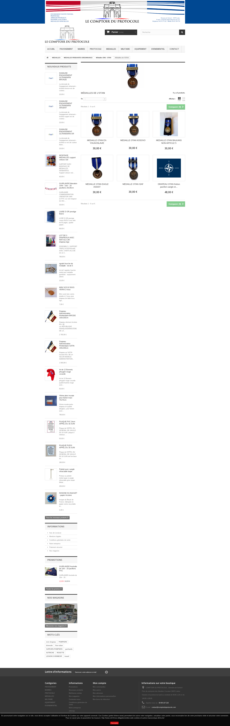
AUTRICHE (50, 653)
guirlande (68, 649)
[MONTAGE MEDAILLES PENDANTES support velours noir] (51, 161)
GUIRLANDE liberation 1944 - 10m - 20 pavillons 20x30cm (68, 185)
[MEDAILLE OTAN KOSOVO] (133, 124)
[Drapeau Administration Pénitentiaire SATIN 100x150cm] (51, 316)
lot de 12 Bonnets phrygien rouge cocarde (66, 372)
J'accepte (114, 723)
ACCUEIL (51, 49)
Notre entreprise (54, 544)
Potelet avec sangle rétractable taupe (67, 470)
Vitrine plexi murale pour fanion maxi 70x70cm (66, 398)
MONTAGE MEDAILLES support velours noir (67, 157)
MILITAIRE (125, 49)
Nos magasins (54, 551)
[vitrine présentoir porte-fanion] (51, 401)
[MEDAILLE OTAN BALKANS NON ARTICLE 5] (169, 124)
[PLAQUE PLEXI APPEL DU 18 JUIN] (51, 427)
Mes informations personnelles (104, 696)
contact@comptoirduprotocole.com (164, 707)
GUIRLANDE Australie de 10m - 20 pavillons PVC (68, 568)
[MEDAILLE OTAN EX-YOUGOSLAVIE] (97, 124)
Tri (82, 99)
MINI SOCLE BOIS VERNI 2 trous (66, 288)
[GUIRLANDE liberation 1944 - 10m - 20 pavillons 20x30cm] (51, 189)
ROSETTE (60, 653)
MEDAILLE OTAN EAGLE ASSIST (97, 185)
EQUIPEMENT (141, 49)
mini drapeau (51, 642)
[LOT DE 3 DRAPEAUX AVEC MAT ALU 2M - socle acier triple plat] (51, 241)
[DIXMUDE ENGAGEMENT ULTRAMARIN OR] (51, 135)
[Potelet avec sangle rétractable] (51, 474)
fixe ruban (59, 645)
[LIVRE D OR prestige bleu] (51, 217)
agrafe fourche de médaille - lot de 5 (66, 265)
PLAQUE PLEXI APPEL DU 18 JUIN (67, 446)
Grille (179, 100)
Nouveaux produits (59, 66)
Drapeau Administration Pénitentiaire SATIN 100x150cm (66, 344)
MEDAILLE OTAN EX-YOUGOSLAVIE (97, 141)
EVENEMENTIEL (158, 49)
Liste (183, 100)
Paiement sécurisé (55, 547)
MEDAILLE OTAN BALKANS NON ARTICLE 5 (169, 141)
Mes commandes (99, 687)
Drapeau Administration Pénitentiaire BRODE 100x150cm (67, 314)
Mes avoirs (97, 690)
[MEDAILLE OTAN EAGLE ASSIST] (97, 168)
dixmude (49, 645)
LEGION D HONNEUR (54, 656)
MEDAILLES (111, 49)
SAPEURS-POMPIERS (54, 649)
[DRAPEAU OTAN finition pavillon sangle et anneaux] (169, 168)
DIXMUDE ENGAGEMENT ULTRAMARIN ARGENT (65, 104)
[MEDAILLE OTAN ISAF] (133, 168)
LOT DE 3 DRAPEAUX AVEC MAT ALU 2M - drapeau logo (66, 238)
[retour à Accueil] (47, 57)
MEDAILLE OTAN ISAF (133, 184)
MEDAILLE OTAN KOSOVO (132, 140)
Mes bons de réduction (101, 699)
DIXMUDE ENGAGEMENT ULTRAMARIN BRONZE (65, 76)
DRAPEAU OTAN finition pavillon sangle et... (169, 185)
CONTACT (174, 49)
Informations (55, 526)
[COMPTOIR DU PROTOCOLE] (67, 34)
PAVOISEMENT (66, 49)
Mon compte (99, 683)
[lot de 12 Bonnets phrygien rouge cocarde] (51, 375)
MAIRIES (81, 49)
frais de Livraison (55, 533)
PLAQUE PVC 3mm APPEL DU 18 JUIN (67, 423)
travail (67, 656)
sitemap (72, 711)
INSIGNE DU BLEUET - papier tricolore (68, 494)
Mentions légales (55, 536)
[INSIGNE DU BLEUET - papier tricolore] (51, 498)
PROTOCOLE (95, 49)
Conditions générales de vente (59, 540)
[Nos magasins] (61, 613)
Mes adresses (98, 693)
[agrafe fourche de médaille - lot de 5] (51, 269)
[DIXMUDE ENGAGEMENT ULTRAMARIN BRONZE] (51, 78)
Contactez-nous (74, 699)
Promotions (54, 559)
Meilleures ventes (75, 693)
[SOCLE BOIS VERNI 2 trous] (51, 293)
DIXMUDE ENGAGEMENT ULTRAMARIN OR (66, 131)
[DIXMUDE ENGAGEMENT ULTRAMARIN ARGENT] (51, 106)
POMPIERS (63, 642)
